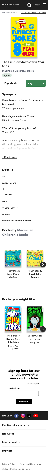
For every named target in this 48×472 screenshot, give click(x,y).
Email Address (15, 388)
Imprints (7, 450)
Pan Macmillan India (13, 425)
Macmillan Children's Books (18, 70)
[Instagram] (23, 416)
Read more (10, 157)
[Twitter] (29, 416)
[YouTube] (35, 415)
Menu (38, 4)
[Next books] (43, 264)
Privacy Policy (8, 464)
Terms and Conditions (30, 464)
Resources (8, 433)
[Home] (10, 4)
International (9, 442)
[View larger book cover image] (24, 37)
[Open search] (29, 5)
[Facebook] (16, 416)
